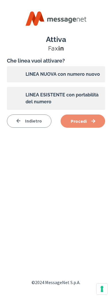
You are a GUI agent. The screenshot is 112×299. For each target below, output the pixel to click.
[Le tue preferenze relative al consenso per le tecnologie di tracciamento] (101, 289)
